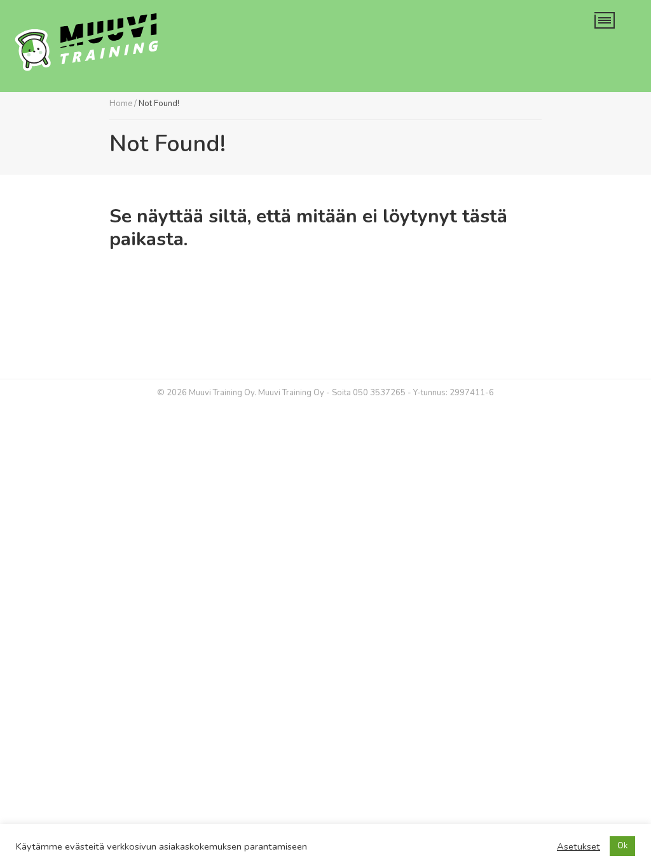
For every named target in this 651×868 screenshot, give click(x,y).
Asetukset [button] (578, 846)
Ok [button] (622, 845)
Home (120, 103)
